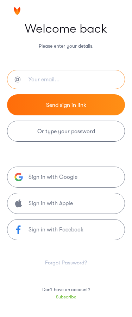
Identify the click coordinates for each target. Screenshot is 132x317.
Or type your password (66, 131)
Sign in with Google (53, 177)
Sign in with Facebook (56, 230)
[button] (66, 203)
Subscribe (66, 296)
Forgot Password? (66, 262)
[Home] (35, 11)
